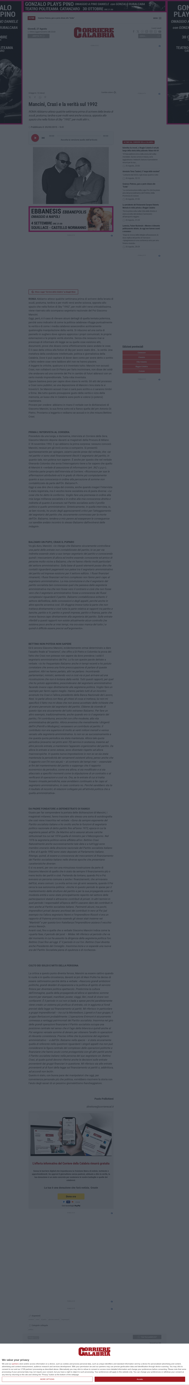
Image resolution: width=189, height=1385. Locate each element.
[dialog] (94, 1364)
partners (15, 1364)
